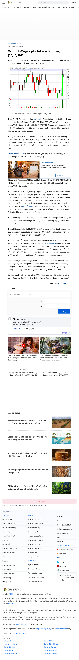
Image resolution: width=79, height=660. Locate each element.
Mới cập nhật (6, 582)
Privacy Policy (46, 629)
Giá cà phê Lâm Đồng (11, 653)
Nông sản (5, 561)
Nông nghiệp (6, 569)
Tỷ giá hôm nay (9, 650)
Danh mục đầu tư (34, 569)
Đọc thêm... (12, 603)
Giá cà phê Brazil (34, 544)
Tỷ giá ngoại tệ (33, 557)
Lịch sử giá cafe (33, 565)
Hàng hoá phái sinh (9, 565)
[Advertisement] (39, 25)
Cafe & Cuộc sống (8, 573)
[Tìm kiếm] (65, 2)
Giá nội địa (5, 7)
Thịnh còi (12, 594)
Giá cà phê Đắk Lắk (50, 653)
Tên (41, 301)
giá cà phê (38, 119)
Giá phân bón (33, 553)
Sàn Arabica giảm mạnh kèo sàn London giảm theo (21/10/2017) (56, 374)
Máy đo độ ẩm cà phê (11, 641)
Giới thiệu (73, 2)
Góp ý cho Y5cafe (39, 501)
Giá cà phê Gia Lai (10, 647)
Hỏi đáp (5, 540)
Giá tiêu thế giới (44, 7)
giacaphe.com (64, 283)
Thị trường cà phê (14, 43)
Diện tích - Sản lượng (9, 548)
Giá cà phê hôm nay (35, 519)
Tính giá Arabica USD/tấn (36, 577)
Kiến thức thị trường (9, 527)
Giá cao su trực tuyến (35, 536)
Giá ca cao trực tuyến (35, 540)
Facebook (62, 558)
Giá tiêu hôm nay (30, 7)
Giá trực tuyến (16, 7)
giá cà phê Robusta (49, 243)
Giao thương (6, 578)
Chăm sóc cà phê (8, 553)
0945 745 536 (21, 624)
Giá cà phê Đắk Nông (51, 644)
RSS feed (62, 554)
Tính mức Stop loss (35, 573)
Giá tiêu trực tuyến (34, 532)
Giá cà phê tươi (49, 641)
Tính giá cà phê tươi (35, 581)
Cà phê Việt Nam (68, 7)
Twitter (61, 562)
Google (37, 629)
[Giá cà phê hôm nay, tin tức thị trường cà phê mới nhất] (14, 2)
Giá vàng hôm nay (34, 548)
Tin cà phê (56, 7)
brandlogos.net (21, 633)
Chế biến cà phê (8, 557)
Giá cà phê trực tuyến (35, 523)
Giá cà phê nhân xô (16, 154)
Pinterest (62, 566)
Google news (64, 570)
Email (41, 306)
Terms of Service (60, 629)
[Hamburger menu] (3, 3)
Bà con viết (6, 544)
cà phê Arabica (28, 206)
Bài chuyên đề (7, 519)
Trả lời (20, 328)
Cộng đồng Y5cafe (9, 536)
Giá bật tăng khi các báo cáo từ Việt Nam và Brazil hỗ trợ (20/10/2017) (23, 374)
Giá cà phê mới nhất (50, 650)
